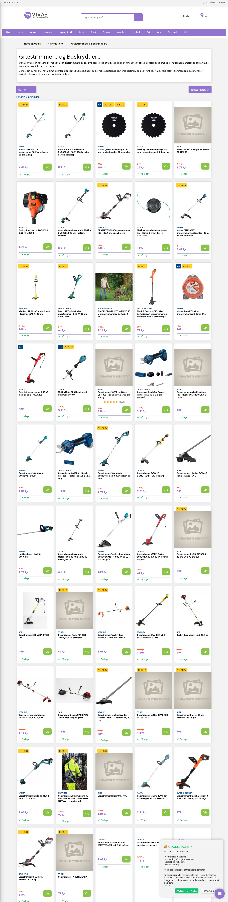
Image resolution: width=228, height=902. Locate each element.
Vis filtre (22, 89)
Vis (47, 167)
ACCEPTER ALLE (186, 890)
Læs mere (168, 885)
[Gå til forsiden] (20, 44)
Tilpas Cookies (210, 890)
